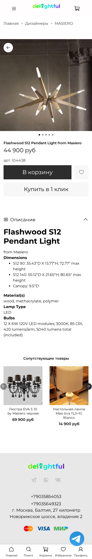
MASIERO (64, 23)
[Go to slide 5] (52, 135)
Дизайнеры (36, 23)
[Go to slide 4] (49, 135)
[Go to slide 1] (39, 135)
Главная (11, 23)
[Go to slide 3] (46, 135)
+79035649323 (46, 503)
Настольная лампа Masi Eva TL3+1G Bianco (69, 413)
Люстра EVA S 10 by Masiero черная (23, 411)
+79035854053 (46, 496)
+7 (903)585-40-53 (46, 12)
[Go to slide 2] (42, 135)
